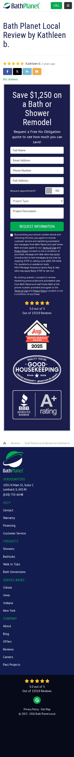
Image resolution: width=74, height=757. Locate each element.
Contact (8, 510)
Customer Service (14, 533)
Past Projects (11, 665)
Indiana (8, 603)
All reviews (10, 79)
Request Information (37, 226)
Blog (6, 634)
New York (9, 611)
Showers (8, 549)
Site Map (46, 709)
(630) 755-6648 (13, 494)
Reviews (8, 649)
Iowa (6, 595)
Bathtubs (9, 557)
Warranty (9, 518)
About (7, 626)
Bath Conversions (14, 572)
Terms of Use (49, 247)
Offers (7, 641)
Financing (9, 525)
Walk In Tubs (11, 564)
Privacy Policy (21, 251)
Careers (8, 657)
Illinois (7, 587)
